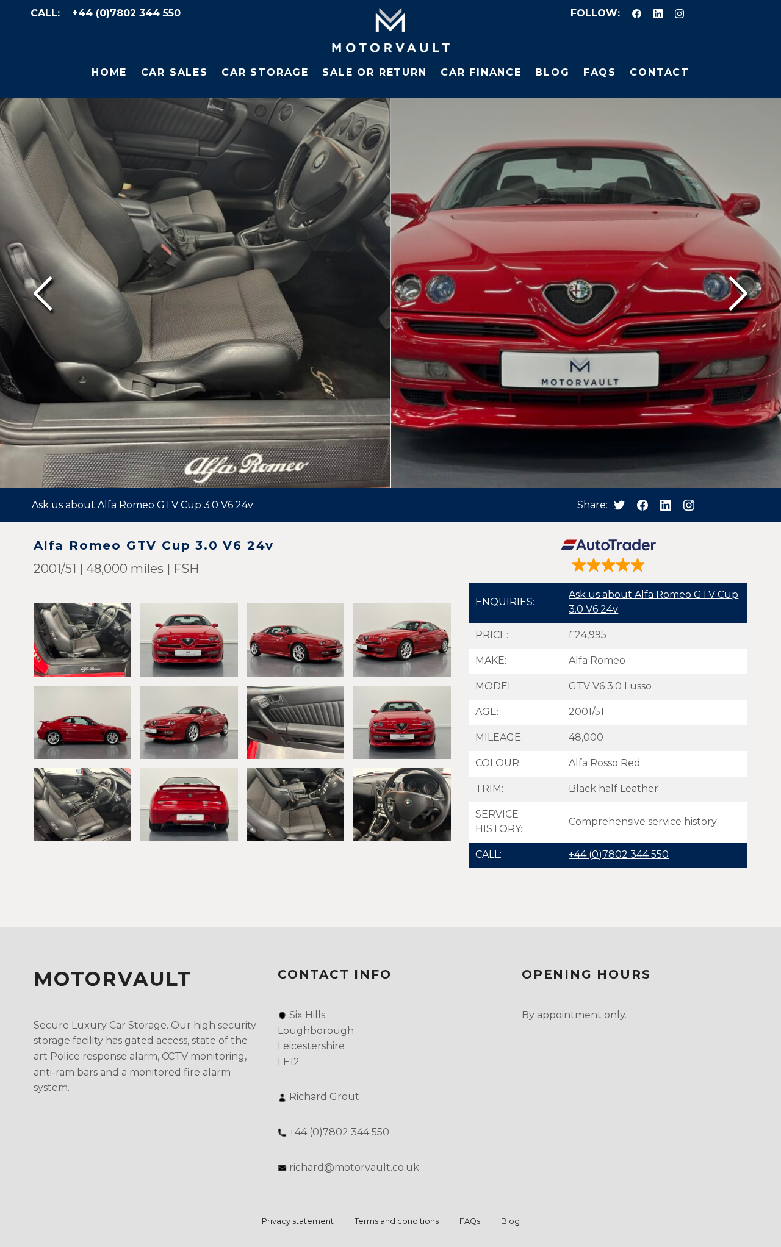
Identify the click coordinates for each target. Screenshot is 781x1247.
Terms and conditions (397, 1221)
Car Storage (265, 72)
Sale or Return (374, 72)
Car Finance (481, 72)
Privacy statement (298, 1221)
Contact (659, 72)
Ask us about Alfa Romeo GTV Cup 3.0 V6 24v (142, 505)
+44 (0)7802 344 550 (126, 13)
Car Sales (174, 72)
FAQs (599, 72)
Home (109, 72)
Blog (552, 72)
